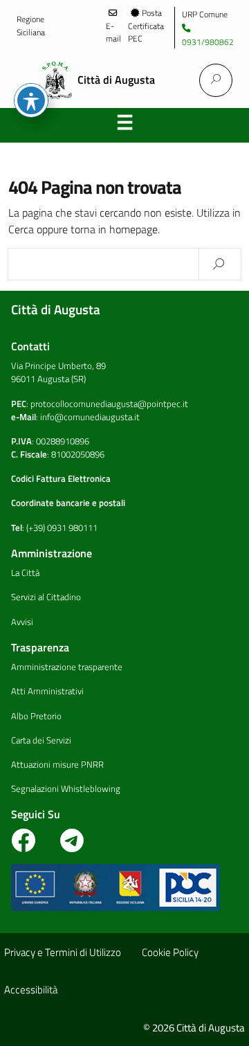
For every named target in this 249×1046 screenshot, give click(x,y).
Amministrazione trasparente (66, 667)
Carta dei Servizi (41, 740)
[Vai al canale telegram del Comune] (72, 846)
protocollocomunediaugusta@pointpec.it (109, 404)
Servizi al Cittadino (46, 597)
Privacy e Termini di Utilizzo (62, 952)
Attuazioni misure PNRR (57, 764)
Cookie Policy (170, 952)
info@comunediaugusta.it (90, 417)
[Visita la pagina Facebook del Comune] (30, 846)
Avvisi (22, 622)
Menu (124, 125)
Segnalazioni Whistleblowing (65, 788)
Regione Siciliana (31, 26)
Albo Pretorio (36, 716)
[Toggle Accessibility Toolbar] (31, 100)
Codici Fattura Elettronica (61, 478)
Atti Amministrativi (47, 691)
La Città (25, 572)
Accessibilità (30, 990)
